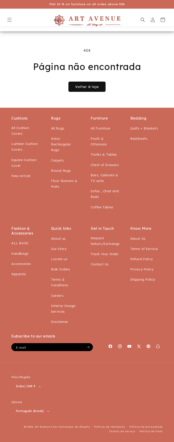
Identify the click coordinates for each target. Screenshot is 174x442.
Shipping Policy (142, 279)
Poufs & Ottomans (99, 141)
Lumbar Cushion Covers (24, 147)
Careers (57, 296)
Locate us (59, 259)
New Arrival (21, 176)
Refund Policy (141, 259)
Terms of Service (144, 249)
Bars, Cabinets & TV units (104, 178)
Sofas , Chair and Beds (105, 194)
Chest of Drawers (105, 165)
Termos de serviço (122, 431)
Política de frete (151, 431)
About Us (137, 239)
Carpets (57, 160)
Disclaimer (59, 322)
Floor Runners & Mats (64, 184)
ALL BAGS (20, 243)
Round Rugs (61, 171)
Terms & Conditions (59, 282)
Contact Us (100, 264)
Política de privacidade (146, 426)
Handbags (20, 254)
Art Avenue (42, 426)
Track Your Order (105, 254)
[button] (9, 20)
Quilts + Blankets (144, 128)
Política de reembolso (109, 426)
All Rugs (57, 128)
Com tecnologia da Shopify (70, 426)
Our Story (58, 249)
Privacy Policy (141, 269)
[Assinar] (88, 347)
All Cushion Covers (20, 131)
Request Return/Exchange (105, 241)
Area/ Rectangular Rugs (61, 144)
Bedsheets (138, 139)
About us (58, 239)
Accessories (21, 264)
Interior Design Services (63, 309)
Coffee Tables (102, 207)
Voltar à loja (87, 87)
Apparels (18, 274)
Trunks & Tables (104, 154)
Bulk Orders (60, 269)
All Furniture (100, 128)
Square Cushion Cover (23, 163)
